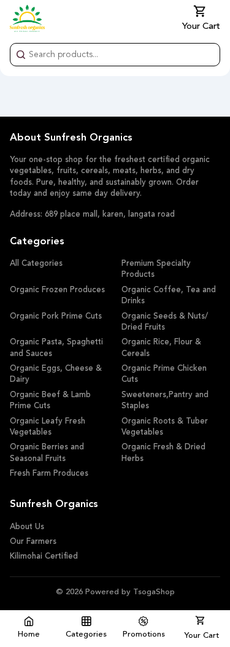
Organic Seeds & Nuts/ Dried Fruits (164, 321)
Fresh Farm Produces (49, 474)
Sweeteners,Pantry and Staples (165, 400)
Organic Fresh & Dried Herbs (163, 452)
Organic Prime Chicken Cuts (164, 374)
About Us (27, 527)
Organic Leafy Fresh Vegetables (47, 426)
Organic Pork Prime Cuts (56, 316)
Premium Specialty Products (156, 269)
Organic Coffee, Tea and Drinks (168, 295)
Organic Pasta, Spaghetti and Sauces (56, 347)
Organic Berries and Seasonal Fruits (47, 452)
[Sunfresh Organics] (27, 18)
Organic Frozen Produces (57, 290)
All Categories (36, 264)
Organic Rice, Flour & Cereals (161, 347)
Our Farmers (33, 542)
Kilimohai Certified (44, 556)
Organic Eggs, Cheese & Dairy (56, 374)
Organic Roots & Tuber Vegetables (164, 426)
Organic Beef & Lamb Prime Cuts (50, 400)
